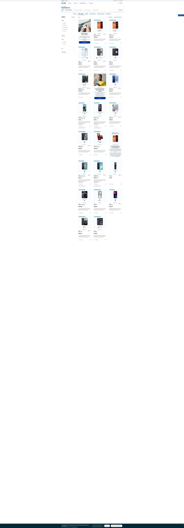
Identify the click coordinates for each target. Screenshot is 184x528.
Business (66, 0)
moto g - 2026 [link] (96, 117)
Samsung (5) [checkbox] (65, 29)
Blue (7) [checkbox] (65, 43)
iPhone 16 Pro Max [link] (81, 204)
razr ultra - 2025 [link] (96, 146)
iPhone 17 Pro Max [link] (97, 35)
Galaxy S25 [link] (111, 117)
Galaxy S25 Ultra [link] (81, 89)
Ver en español (120, 0)
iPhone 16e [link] (80, 231)
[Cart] (119, 3)
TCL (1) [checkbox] (65, 31)
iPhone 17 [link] (95, 62)
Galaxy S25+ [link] (111, 89)
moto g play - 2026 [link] (81, 117)
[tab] (74, 14)
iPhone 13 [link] (111, 204)
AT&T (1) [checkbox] (65, 23)
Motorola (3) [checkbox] (65, 27)
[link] (100, 33)
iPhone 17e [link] (111, 62)
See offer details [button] (117, 156)
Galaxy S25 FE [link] (80, 146)
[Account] (121, 3)
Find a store (115, 0)
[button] (111, 17)
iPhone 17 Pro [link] (111, 35)
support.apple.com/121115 (112, 155)
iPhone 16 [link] (95, 231)
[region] (84, 31)
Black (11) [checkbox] (65, 41)
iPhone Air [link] (80, 62)
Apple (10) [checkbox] (65, 25)
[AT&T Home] (63, 3)
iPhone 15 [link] (95, 204)
